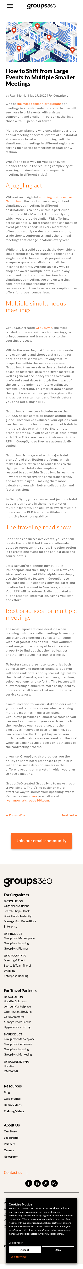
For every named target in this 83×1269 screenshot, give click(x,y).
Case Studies (12, 1098)
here (33, 796)
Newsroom (11, 1156)
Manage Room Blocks (17, 1022)
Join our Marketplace (17, 1006)
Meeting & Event (14, 960)
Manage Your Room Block (20, 921)
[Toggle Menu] (10, 6)
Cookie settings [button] (18, 1256)
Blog (7, 1092)
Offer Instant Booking (18, 1011)
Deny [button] (58, 1249)
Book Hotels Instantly (18, 916)
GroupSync (44, 327)
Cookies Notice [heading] (20, 1204)
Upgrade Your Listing (17, 1027)
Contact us (13, 1172)
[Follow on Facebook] (28, 1183)
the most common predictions (39, 103)
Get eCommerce (14, 1016)
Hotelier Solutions (15, 1001)
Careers (9, 1150)
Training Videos (14, 1111)
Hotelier (9, 1066)
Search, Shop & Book (17, 911)
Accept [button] (24, 1249)
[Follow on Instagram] (54, 1183)
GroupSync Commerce (18, 1044)
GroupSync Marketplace (19, 938)
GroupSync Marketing (18, 1054)
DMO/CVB (11, 1071)
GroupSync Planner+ (17, 948)
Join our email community (42, 840)
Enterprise (10, 926)
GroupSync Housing (16, 943)
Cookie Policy (16, 1242)
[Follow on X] (45, 1183)
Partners (9, 1144)
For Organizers (58, 95)
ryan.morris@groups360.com (27, 800)
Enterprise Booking (16, 975)
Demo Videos (13, 1105)
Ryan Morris (18, 95)
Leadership (11, 1137)
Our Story (10, 1131)
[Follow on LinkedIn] (37, 1183)
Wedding (9, 970)
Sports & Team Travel (17, 965)
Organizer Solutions (16, 905)
